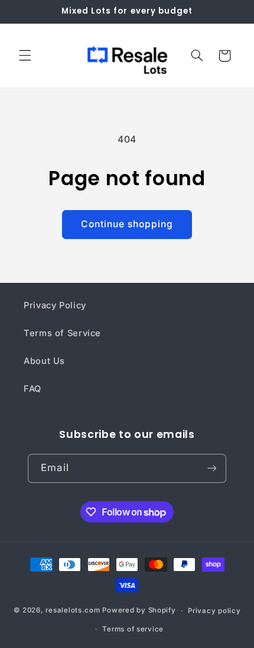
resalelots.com (72, 611)
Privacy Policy (55, 305)
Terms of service (133, 629)
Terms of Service (62, 333)
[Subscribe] (211, 468)
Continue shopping (127, 224)
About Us (44, 361)
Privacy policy (214, 611)
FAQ (32, 388)
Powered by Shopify (138, 611)
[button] (24, 55)
